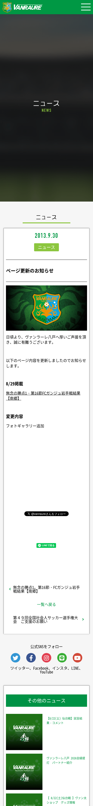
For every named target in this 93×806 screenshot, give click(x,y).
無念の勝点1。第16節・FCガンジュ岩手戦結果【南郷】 (46, 589)
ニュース (46, 247)
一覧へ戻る (46, 604)
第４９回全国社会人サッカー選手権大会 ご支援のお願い (45, 619)
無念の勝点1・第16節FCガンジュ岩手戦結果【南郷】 (43, 395)
